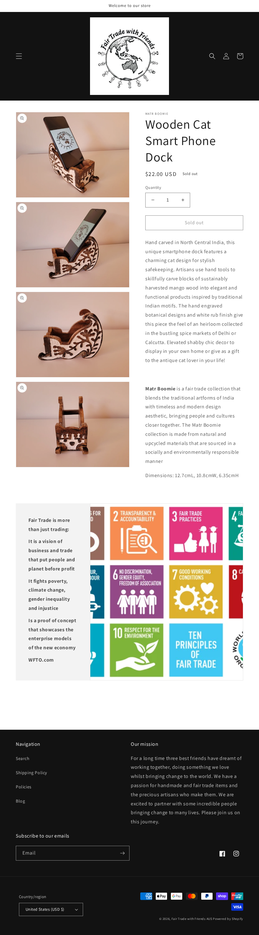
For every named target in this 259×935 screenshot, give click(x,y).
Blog (20, 801)
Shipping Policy (31, 772)
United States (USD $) (45, 909)
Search (23, 758)
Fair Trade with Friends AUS (192, 919)
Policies (24, 787)
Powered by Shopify (228, 919)
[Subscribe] (122, 853)
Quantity (153, 187)
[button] (19, 56)
